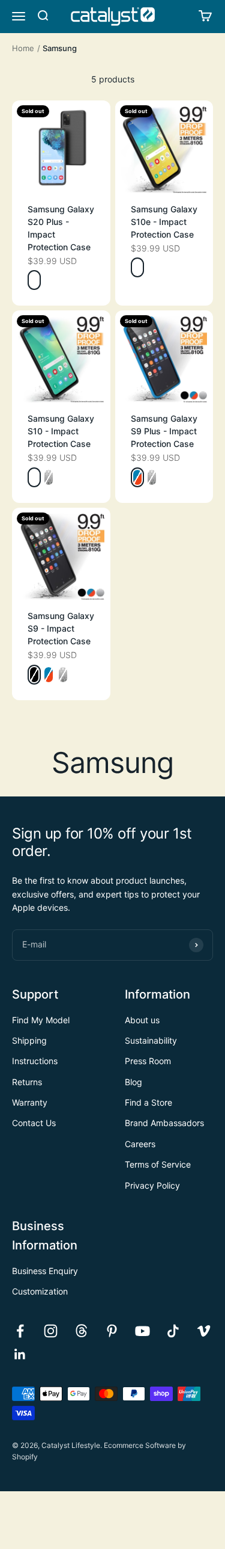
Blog (133, 1082)
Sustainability (151, 1040)
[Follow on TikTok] (173, 1331)
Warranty (29, 1102)
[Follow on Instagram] (51, 1331)
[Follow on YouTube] (142, 1331)
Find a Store (148, 1102)
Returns (27, 1082)
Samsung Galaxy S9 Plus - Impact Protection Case (164, 431)
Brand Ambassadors (164, 1123)
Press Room (148, 1061)
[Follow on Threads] (81, 1331)
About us (142, 1020)
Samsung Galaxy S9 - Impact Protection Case (61, 628)
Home (23, 48)
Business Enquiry (45, 1271)
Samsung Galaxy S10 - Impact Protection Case (61, 431)
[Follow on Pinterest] (112, 1331)
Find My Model (41, 1020)
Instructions (35, 1061)
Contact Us (34, 1123)
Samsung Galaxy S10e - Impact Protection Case (164, 221)
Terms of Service (158, 1164)
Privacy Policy (152, 1185)
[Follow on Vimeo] (204, 1331)
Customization (40, 1291)
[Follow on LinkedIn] (20, 1354)
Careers (140, 1144)
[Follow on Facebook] (20, 1331)
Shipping (29, 1040)
